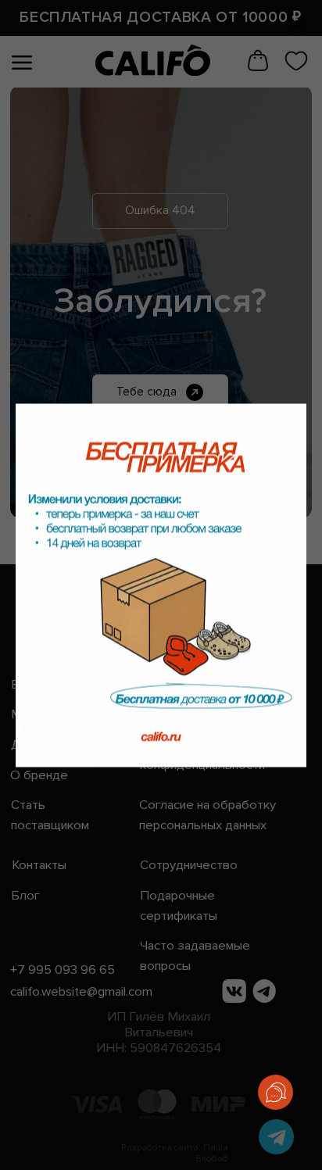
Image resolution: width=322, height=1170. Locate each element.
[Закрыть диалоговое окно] (297, 24)
